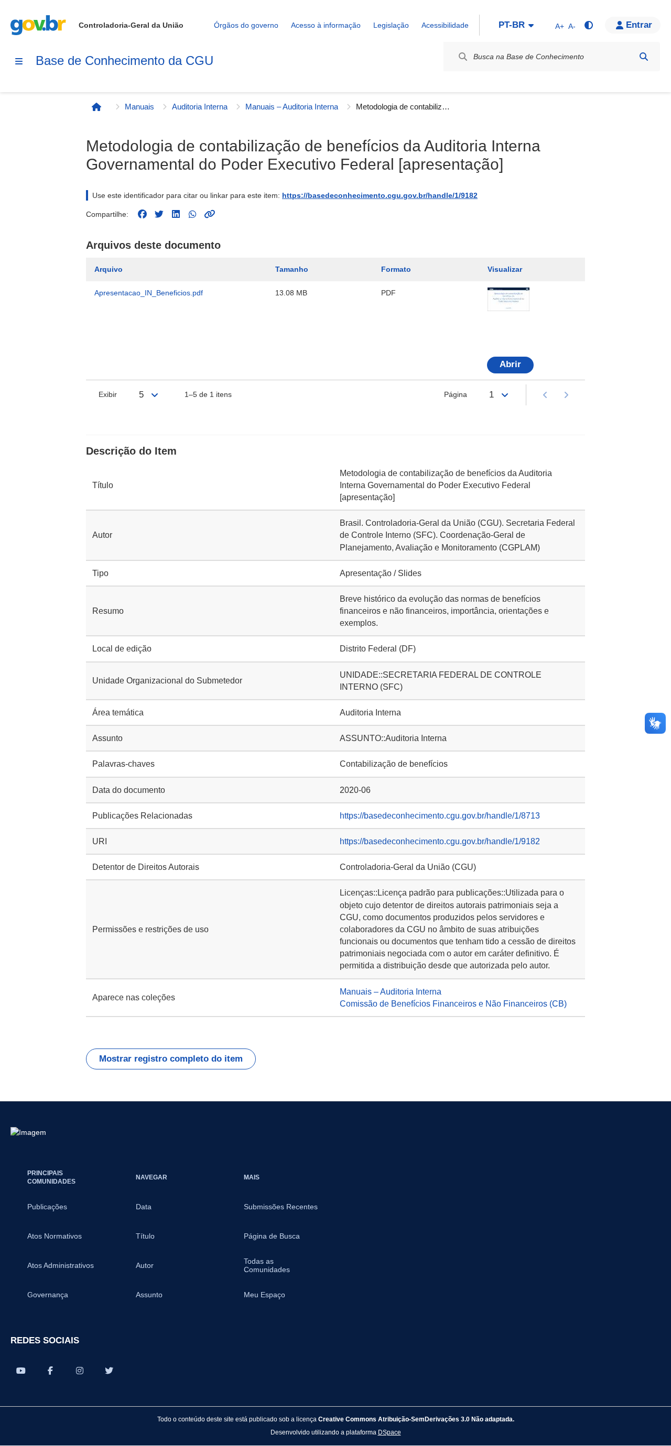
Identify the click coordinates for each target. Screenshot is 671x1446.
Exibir (108, 394)
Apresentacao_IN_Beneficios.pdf (148, 293)
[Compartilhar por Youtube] (20, 1370)
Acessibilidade (445, 25)
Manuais (139, 106)
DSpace (389, 1432)
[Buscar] (643, 56)
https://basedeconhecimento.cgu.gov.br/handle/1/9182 (380, 195)
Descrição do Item (131, 451)
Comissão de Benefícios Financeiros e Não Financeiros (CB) (453, 1003)
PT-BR (512, 25)
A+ (559, 26)
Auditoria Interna (200, 106)
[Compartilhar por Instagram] (79, 1370)
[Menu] (18, 61)
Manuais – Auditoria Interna (291, 106)
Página (455, 394)
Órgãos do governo (246, 25)
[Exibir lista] (154, 395)
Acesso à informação (326, 25)
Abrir (510, 364)
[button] (633, 25)
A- (572, 26)
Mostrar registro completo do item (171, 1059)
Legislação (391, 25)
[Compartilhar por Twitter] (109, 1370)
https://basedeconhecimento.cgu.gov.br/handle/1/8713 (440, 815)
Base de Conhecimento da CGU (124, 60)
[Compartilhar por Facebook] (50, 1370)
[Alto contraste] (588, 25)
